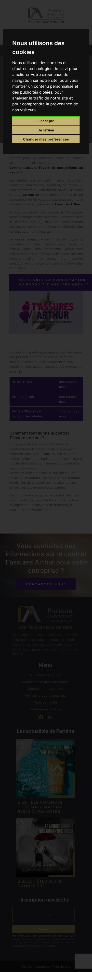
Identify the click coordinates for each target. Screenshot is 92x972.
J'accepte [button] (46, 121)
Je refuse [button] (46, 130)
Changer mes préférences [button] (46, 139)
